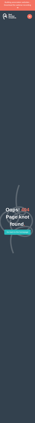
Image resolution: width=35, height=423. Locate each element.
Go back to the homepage (17, 232)
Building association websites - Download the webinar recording (17, 3)
